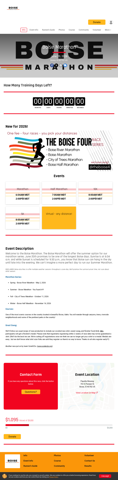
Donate (97, 22)
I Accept (105, 476)
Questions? (31, 391)
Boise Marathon (59, 47)
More (107, 30)
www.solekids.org (45, 346)
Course (72, 30)
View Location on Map (86, 393)
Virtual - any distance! (59, 214)
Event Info (34, 30)
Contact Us (89, 461)
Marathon (22, 189)
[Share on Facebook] (52, 65)
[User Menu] (111, 22)
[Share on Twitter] (56, 65)
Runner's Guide (48, 30)
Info (23, 30)
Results (87, 466)
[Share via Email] (61, 65)
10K (95, 189)
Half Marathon (59, 189)
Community (84, 30)
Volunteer (97, 30)
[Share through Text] (65, 65)
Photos (62, 30)
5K (22, 214)
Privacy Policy (53, 477)
